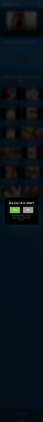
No (28, 210)
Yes (15, 210)
